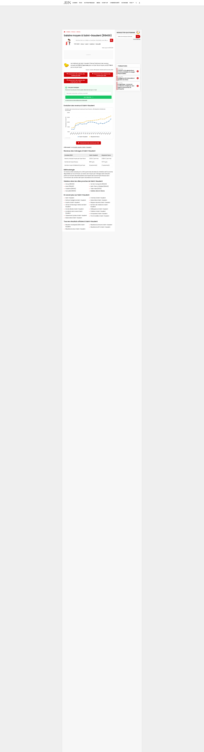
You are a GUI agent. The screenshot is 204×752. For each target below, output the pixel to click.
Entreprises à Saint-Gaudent (98, 213)
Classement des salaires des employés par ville (76, 81)
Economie (125, 2)
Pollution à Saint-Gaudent (98, 211)
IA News (75, 2)
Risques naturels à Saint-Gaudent (100, 202)
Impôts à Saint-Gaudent (72, 202)
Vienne (78, 31)
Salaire (68, 31)
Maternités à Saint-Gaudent (98, 200)
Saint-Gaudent (69, 197)
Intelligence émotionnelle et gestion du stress (126, 78)
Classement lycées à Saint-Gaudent (76, 215)
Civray (82, 43)
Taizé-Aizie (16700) (96, 188)
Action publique (89, 2)
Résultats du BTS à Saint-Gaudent (100, 227)
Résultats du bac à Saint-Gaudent (75, 229)
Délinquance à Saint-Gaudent (99, 209)
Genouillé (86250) (70, 191)
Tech (80, 2)
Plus (131, 2)
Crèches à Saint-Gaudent (98, 197)
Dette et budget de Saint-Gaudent (75, 200)
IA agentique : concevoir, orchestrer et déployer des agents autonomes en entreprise (126, 86)
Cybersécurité (114, 2)
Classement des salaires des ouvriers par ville (102, 74)
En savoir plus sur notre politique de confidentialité (76, 100)
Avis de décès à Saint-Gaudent (74, 209)
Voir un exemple (136, 39)
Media (98, 2)
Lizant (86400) (69, 186)
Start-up (105, 2)
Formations (122, 66)
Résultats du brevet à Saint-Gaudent (101, 224)
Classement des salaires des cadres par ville (76, 74)
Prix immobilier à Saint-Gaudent (99, 215)
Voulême (92, 43)
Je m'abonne (87, 97)
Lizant (86, 43)
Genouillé (98, 43)
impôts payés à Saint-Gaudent (82, 147)
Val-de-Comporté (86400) (98, 184)
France (73, 31)
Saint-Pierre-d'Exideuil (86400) (99, 186)
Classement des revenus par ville (89, 143)
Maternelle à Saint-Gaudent (73, 217)
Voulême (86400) (70, 188)
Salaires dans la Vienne (97, 191)
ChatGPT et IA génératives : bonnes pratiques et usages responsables (126, 71)
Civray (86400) (69, 184)
